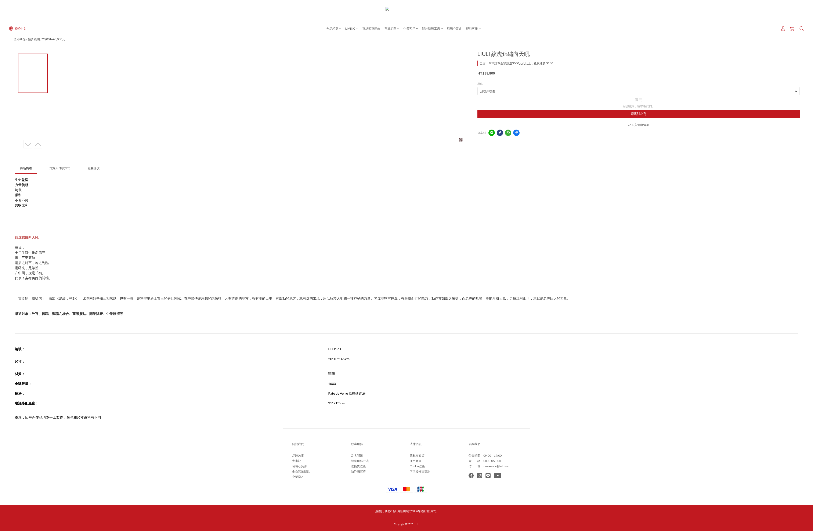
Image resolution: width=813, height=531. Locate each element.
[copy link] (516, 133)
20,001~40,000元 (53, 39)
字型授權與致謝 (420, 471)
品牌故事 (298, 455)
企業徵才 (298, 476)
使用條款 (416, 461)
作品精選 (332, 28)
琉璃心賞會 (454, 28)
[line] (491, 133)
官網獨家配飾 (371, 28)
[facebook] (500, 133)
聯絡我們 (638, 114)
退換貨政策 (358, 466)
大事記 (296, 461)
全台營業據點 (301, 471)
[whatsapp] (508, 133)
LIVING (350, 28)
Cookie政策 (417, 466)
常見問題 (357, 455)
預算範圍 (390, 28)
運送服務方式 (360, 461)
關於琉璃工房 (431, 28)
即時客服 (472, 28)
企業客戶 (409, 28)
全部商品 (20, 39)
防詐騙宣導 (358, 471)
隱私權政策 (417, 455)
